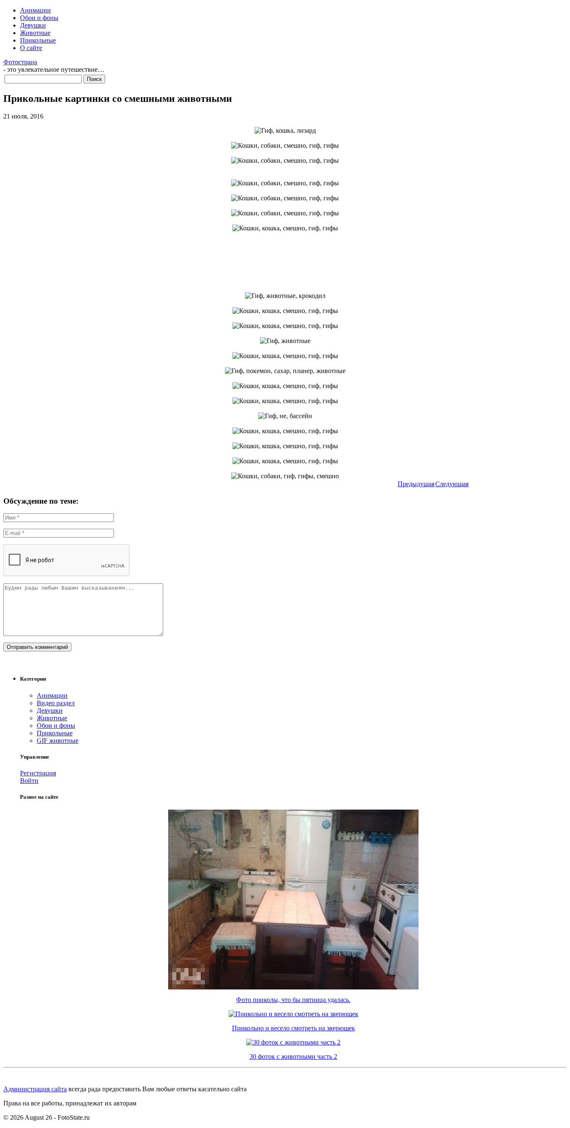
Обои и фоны (39, 17)
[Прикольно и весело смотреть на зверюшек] (293, 1013)
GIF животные (57, 740)
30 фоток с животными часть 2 (293, 1056)
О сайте (31, 47)
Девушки (33, 25)
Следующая (452, 483)
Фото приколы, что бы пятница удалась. (293, 999)
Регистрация (38, 773)
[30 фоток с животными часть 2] (293, 1042)
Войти (29, 780)
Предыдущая (416, 483)
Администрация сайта (35, 1089)
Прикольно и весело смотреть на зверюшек (293, 1028)
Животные (35, 32)
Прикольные (38, 40)
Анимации (35, 10)
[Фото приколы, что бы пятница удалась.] (293, 987)
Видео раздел (56, 703)
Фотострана (20, 62)
